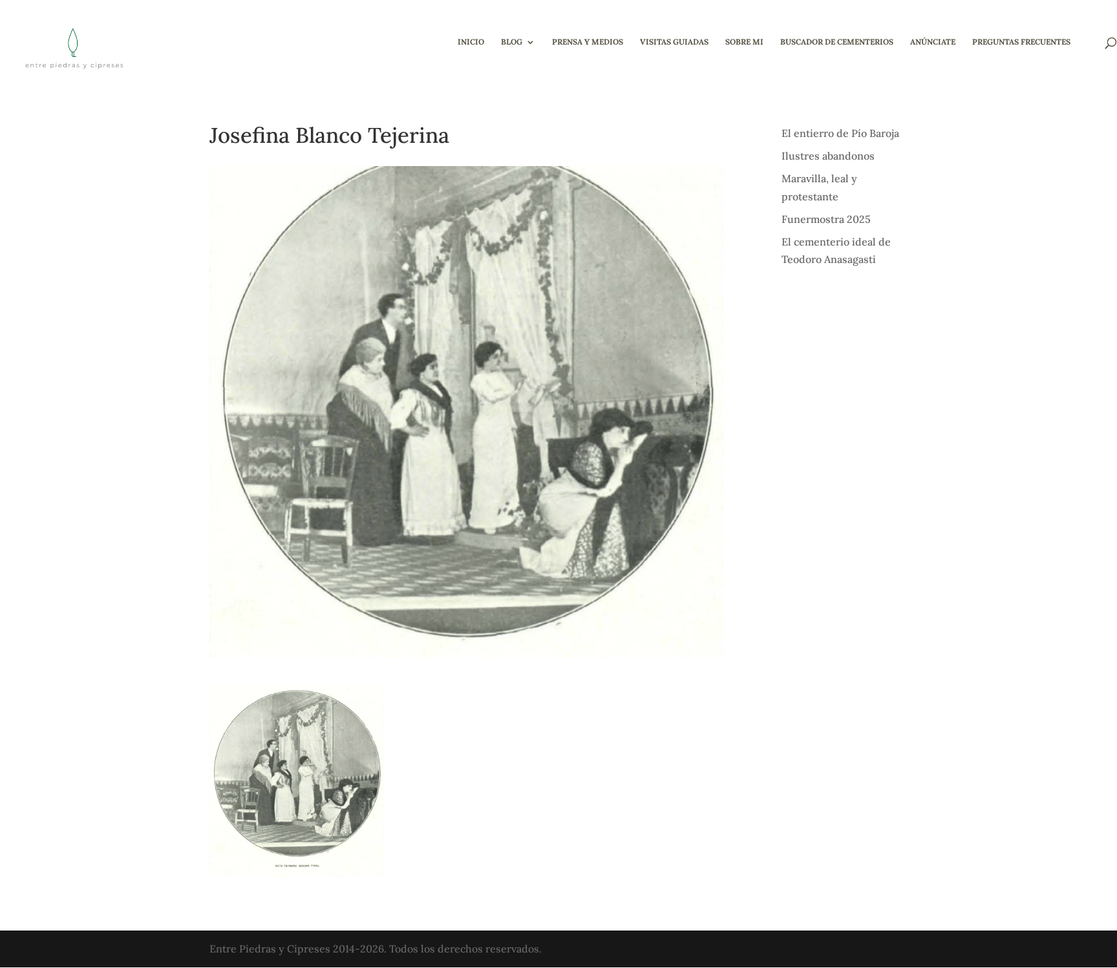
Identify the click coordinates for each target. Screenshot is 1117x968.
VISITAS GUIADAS (674, 42)
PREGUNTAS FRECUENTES (1021, 42)
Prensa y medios (587, 42)
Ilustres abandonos (828, 155)
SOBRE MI (744, 42)
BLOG (511, 42)
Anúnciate (932, 42)
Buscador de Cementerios (836, 42)
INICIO (471, 42)
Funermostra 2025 (826, 219)
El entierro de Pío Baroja (840, 133)
